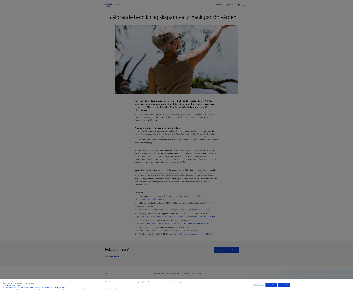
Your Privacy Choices (258, 285)
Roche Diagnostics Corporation (12, 285)
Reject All (271, 285)
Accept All (284, 285)
